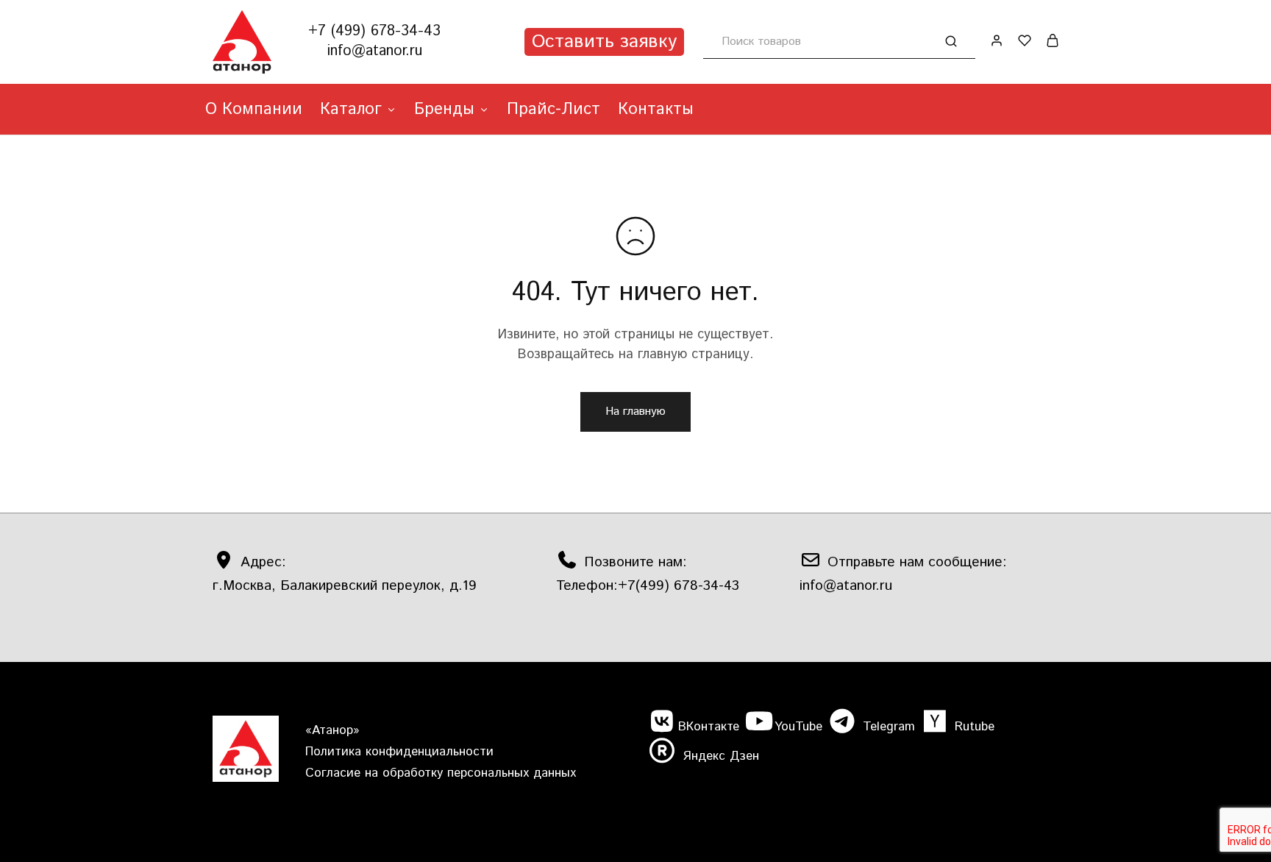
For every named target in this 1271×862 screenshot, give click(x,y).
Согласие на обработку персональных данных (440, 773)
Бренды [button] (444, 109)
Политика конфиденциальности (399, 752)
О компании (253, 109)
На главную (635, 411)
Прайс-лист (553, 109)
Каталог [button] (351, 109)
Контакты (656, 109)
